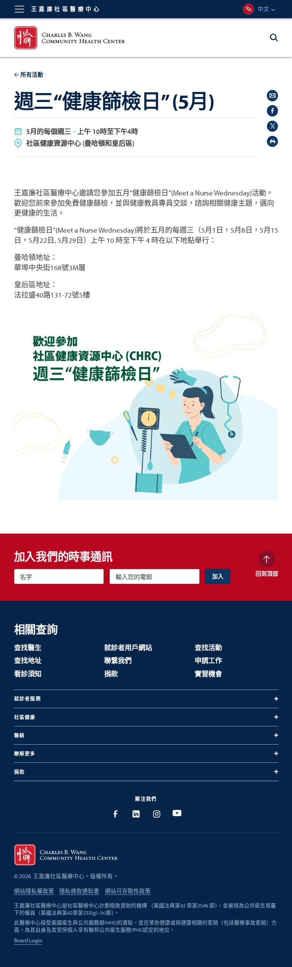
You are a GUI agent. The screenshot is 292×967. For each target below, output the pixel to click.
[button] (19, 9)
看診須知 (27, 673)
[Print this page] (272, 141)
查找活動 (208, 647)
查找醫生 (27, 647)
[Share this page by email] (272, 95)
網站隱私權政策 (34, 891)
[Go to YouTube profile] (177, 814)
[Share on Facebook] (272, 110)
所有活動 (32, 74)
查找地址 (27, 660)
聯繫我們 (118, 660)
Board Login (28, 940)
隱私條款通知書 (79, 891)
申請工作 (208, 660)
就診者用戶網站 (128, 647)
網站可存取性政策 (128, 891)
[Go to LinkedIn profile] (136, 814)
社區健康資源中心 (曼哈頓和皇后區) (80, 143)
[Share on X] (272, 126)
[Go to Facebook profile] (115, 814)
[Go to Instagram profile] (156, 814)
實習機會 (208, 673)
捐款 (111, 673)
